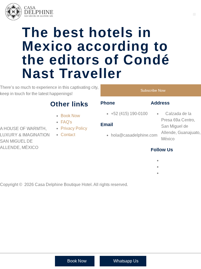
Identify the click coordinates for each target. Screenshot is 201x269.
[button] (194, 14)
